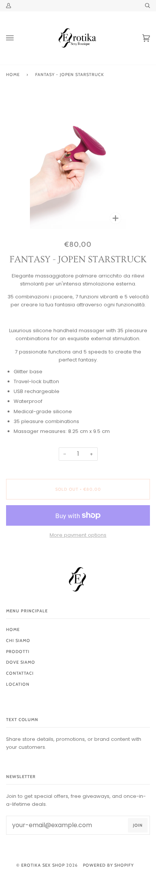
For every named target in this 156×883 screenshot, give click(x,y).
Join (138, 825)
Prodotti (18, 651)
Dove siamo (20, 662)
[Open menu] (17, 38)
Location (18, 684)
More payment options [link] (78, 535)
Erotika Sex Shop (43, 865)
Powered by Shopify (108, 865)
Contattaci (20, 673)
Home (13, 74)
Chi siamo (18, 640)
